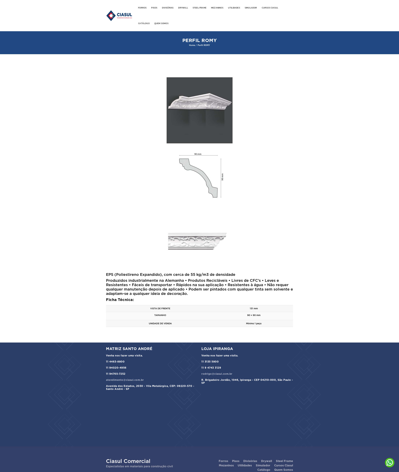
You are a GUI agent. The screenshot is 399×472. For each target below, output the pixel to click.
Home (192, 45)
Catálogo (144, 23)
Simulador (251, 7)
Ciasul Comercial (128, 461)
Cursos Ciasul (270, 7)
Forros (142, 7)
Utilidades (234, 7)
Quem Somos (161, 23)
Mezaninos (217, 7)
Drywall (183, 7)
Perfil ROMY (204, 45)
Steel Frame (199, 7)
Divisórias (167, 7)
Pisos (154, 7)
